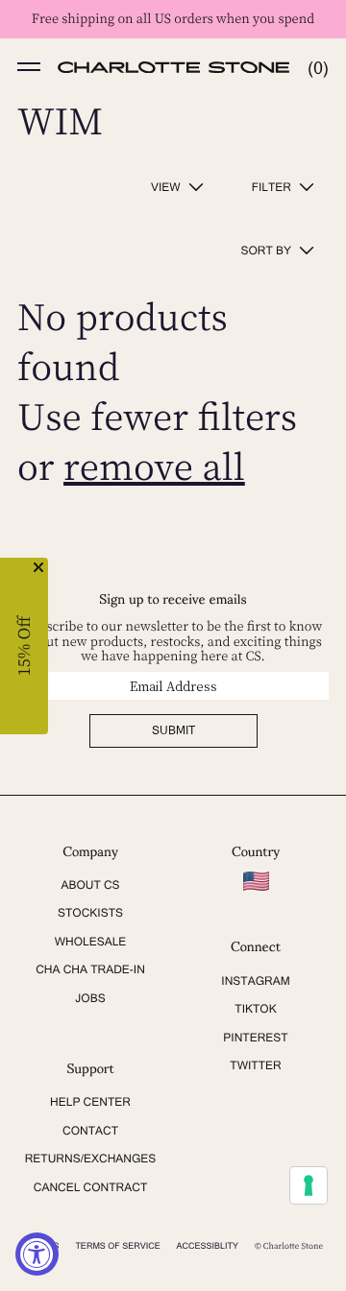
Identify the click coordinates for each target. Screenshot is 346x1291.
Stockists (90, 913)
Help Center (90, 1102)
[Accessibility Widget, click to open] (37, 1254)
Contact (90, 1130)
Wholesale (91, 941)
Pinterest (255, 1037)
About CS (90, 885)
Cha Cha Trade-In (90, 969)
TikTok (255, 1009)
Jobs (90, 998)
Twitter (255, 1065)
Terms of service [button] (117, 1246)
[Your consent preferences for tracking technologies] (308, 1185)
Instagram (255, 981)
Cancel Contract (91, 1187)
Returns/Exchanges (91, 1158)
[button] (28, 67)
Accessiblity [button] (208, 1246)
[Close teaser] (38, 567)
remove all (154, 466)
